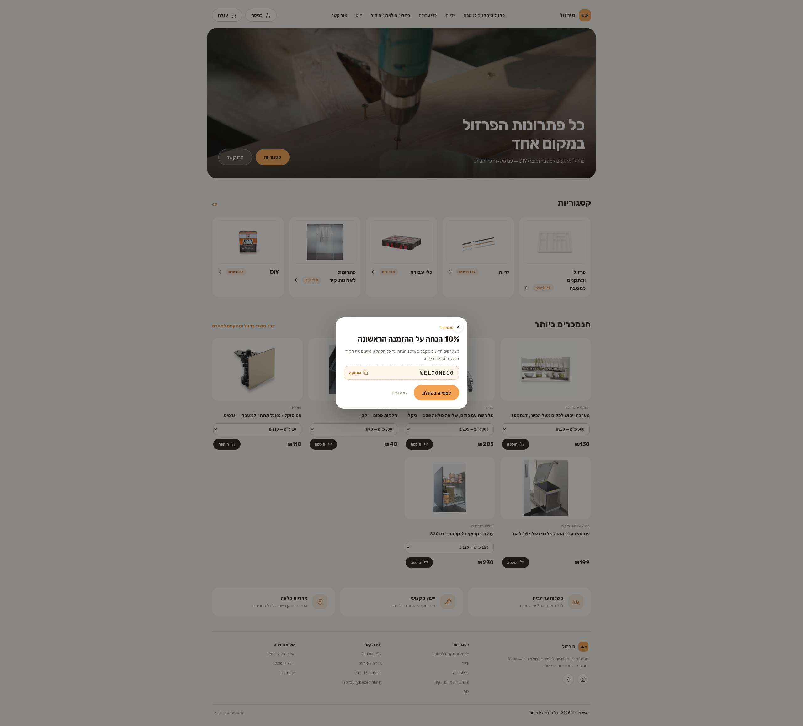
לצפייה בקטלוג (436, 392)
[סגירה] (458, 327)
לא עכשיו (399, 392)
